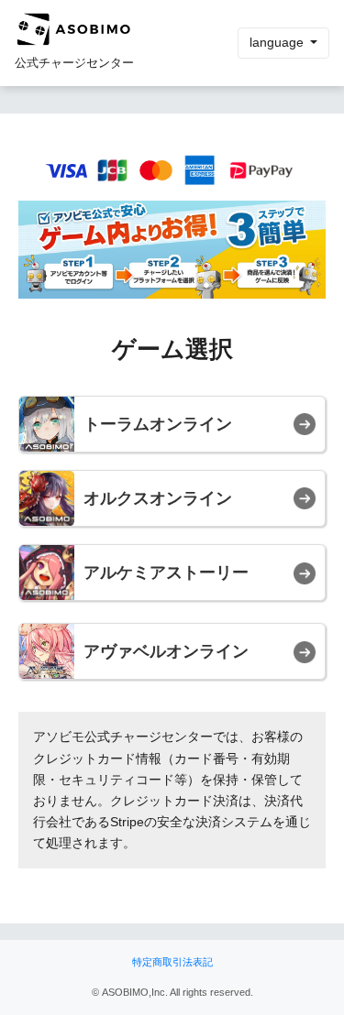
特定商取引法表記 (172, 961)
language (278, 42)
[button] (172, 424)
